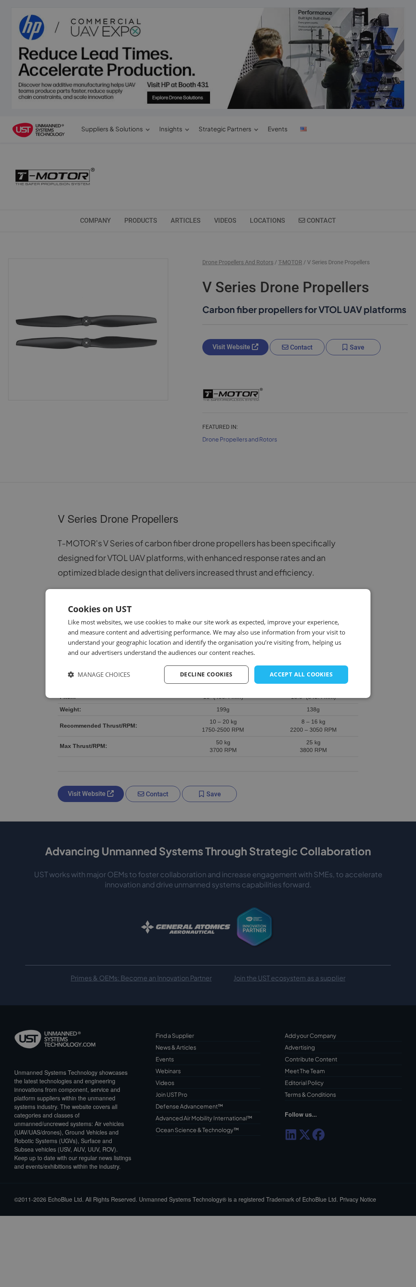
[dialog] (208, 643)
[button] (99, 675)
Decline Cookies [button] (206, 674)
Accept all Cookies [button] (301, 674)
